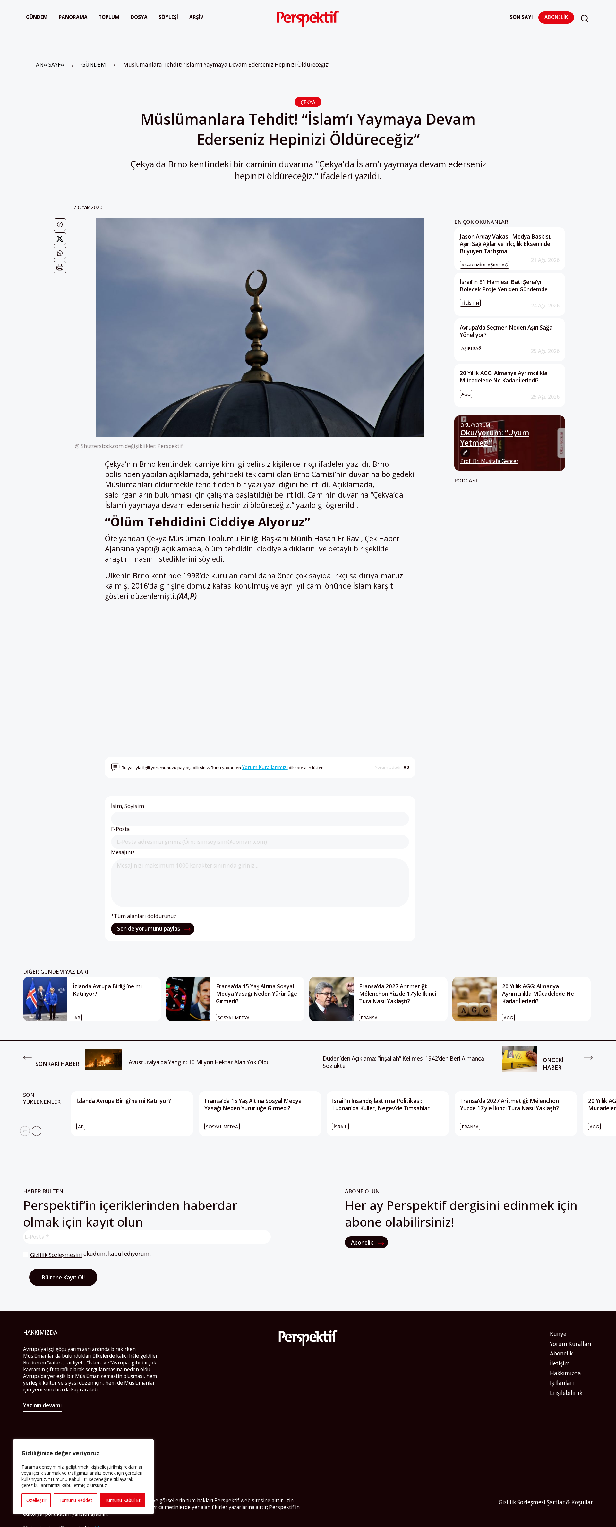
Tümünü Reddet (75, 1500)
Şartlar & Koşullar (570, 1502)
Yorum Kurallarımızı (265, 767)
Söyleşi (168, 17)
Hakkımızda (565, 1373)
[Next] (37, 1131)
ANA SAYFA (50, 64)
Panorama (73, 17)
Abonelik (556, 17)
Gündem (36, 17)
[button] (584, 18)
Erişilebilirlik (566, 1393)
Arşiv (196, 17)
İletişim (560, 1363)
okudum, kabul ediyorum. (90, 1254)
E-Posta (120, 829)
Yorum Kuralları (570, 1343)
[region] (83, 1476)
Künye (558, 1334)
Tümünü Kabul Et (123, 1500)
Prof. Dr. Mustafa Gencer (489, 461)
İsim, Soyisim (127, 806)
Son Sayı (521, 17)
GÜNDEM (93, 64)
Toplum (108, 17)
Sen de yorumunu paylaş (149, 928)
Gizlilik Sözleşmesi (522, 1502)
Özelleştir (36, 1500)
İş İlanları (562, 1383)
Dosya (139, 17)
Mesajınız (123, 852)
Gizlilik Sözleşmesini (56, 1255)
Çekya (308, 102)
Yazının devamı (42, 1405)
